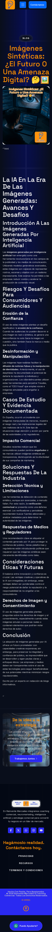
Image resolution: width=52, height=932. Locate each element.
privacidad (26, 856)
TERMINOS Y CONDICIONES (26, 870)
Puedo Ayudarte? (29, 926)
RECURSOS (26, 863)
